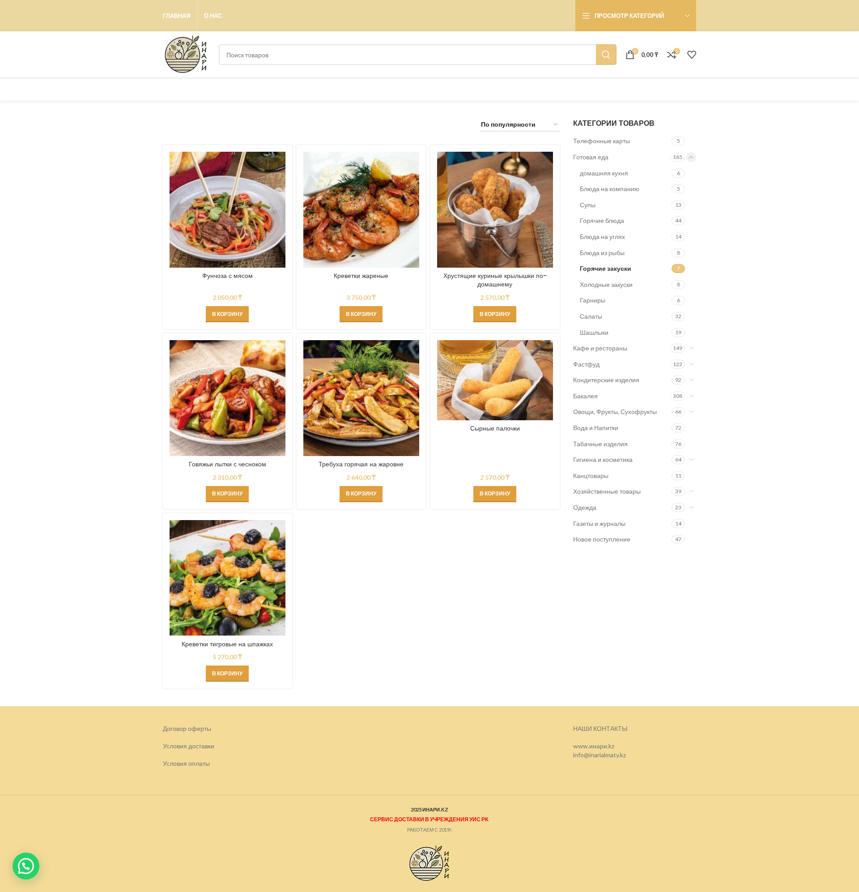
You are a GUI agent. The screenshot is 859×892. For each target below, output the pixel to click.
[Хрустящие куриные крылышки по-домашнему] (495, 210)
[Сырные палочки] (495, 380)
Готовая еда (590, 157)
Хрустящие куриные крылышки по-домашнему (495, 280)
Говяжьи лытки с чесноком (227, 464)
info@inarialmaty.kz (599, 755)
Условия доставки (188, 746)
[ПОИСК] (606, 54)
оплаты (199, 763)
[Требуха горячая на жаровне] (361, 398)
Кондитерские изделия (606, 380)
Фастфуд (586, 364)
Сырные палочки (495, 428)
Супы (587, 205)
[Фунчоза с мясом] (227, 210)
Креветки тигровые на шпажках (227, 644)
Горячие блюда (602, 220)
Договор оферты (187, 728)
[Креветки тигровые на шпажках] (227, 578)
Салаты (591, 316)
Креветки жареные (361, 275)
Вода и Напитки (595, 427)
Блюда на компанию (609, 188)
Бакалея (585, 396)
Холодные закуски (606, 284)
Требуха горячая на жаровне (361, 464)
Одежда (584, 507)
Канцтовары (590, 475)
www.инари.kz (593, 746)
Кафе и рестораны (600, 348)
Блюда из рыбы (602, 252)
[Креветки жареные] (361, 210)
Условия (175, 763)
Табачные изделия (600, 444)
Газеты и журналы (599, 523)
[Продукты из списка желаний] (692, 55)
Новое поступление (601, 539)
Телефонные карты (601, 141)
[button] (227, 314)
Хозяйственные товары (607, 491)
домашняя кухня (604, 173)
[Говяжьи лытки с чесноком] (227, 398)
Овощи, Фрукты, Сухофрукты (615, 411)
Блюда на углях (602, 236)
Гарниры (592, 300)
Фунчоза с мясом (227, 275)
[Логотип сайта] (186, 54)
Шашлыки (594, 332)
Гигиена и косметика (603, 459)
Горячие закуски (605, 268)
